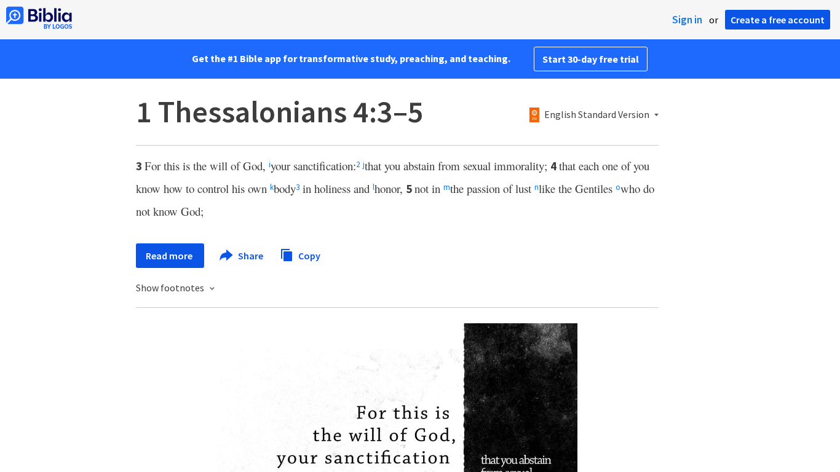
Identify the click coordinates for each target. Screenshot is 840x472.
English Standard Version (596, 114)
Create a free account (778, 20)
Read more (170, 256)
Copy (308, 255)
